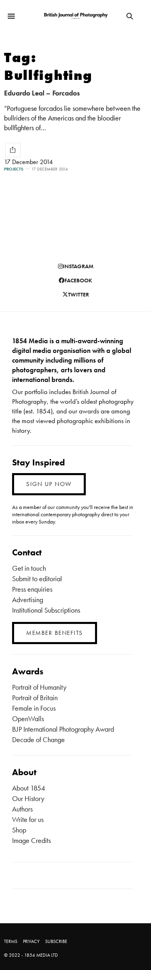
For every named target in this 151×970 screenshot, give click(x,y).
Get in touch (29, 568)
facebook (78, 280)
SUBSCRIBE (56, 941)
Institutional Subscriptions (46, 610)
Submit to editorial (37, 578)
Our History (28, 798)
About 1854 (28, 788)
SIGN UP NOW (49, 484)
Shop (19, 829)
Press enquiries (32, 589)
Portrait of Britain (35, 697)
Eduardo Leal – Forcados (42, 93)
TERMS (10, 941)
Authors (22, 809)
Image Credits (31, 840)
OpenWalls (28, 718)
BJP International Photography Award (63, 729)
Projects (13, 169)
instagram (78, 266)
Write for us (27, 819)
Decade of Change (38, 739)
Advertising (27, 599)
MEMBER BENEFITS (54, 633)
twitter (78, 294)
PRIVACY (31, 941)
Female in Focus (34, 708)
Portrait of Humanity (39, 687)
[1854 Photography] (75, 16)
